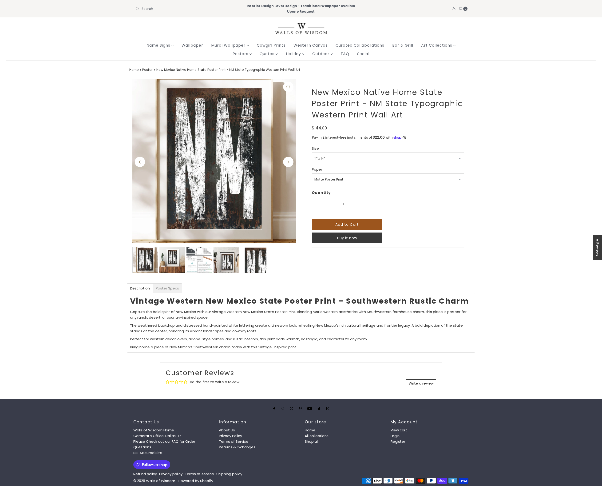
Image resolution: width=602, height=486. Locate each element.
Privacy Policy (230, 435)
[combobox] (188, 8)
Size (315, 148)
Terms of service (199, 473)
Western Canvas (310, 45)
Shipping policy (229, 473)
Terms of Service (233, 441)
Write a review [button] (421, 383)
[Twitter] (291, 408)
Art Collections (437, 45)
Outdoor (321, 53)
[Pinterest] (300, 408)
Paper (317, 169)
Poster (147, 70)
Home (134, 70)
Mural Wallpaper (229, 45)
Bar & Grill (402, 45)
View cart (399, 430)
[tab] (140, 288)
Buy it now (347, 237)
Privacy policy (170, 473)
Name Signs (159, 45)
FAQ (345, 53)
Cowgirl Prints (271, 45)
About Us (227, 430)
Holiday (294, 53)
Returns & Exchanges (237, 447)
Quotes (268, 53)
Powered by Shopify (195, 480)
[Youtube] (309, 408)
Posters (241, 53)
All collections (317, 435)
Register (398, 441)
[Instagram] (282, 408)
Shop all (311, 441)
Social (363, 53)
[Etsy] (327, 408)
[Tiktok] (319, 408)
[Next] (288, 162)
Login (395, 435)
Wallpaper (192, 45)
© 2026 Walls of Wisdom (154, 480)
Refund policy (145, 473)
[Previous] (140, 162)
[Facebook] (274, 408)
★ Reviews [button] (597, 247)
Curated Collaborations (360, 45)
